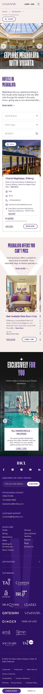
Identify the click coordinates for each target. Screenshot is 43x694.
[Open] (37, 116)
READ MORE (7, 105)
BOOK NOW (30, 226)
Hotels (4, 530)
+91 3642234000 (15, 200)
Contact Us (28, 546)
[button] (21, 562)
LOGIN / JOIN (29, 4)
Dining (5, 533)
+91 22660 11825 (9, 500)
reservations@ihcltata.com (13, 504)
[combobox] (17, 115)
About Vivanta (8, 550)
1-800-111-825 (7, 496)
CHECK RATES (11, 691)
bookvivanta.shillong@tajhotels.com (20, 204)
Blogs (26, 543)
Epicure (27, 539)
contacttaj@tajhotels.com (12, 516)
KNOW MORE (10, 339)
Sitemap (27, 530)
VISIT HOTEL (9, 226)
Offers (4, 540)
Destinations (7, 537)
